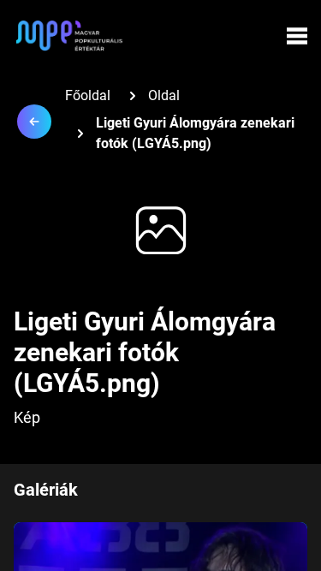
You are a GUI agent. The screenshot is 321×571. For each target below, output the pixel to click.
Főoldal (87, 95)
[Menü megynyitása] (297, 36)
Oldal (164, 95)
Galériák (46, 489)
